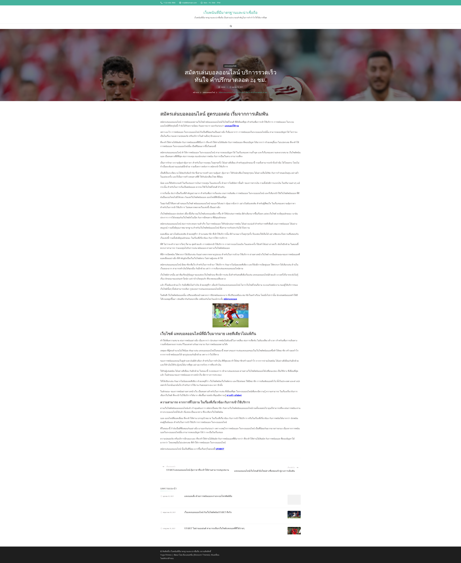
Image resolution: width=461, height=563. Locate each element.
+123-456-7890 (169, 3)
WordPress (169, 558)
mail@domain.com (189, 3)
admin (223, 87)
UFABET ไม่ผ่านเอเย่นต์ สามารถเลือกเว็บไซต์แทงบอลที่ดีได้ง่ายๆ (214, 528)
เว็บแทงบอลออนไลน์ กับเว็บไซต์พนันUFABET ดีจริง (208, 512)
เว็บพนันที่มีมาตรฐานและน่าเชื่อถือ (230, 12)
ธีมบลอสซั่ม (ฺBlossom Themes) (196, 555)
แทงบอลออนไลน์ (230, 66)
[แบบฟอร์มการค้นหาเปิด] (231, 26)
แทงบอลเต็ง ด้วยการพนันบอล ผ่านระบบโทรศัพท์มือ (208, 496)
